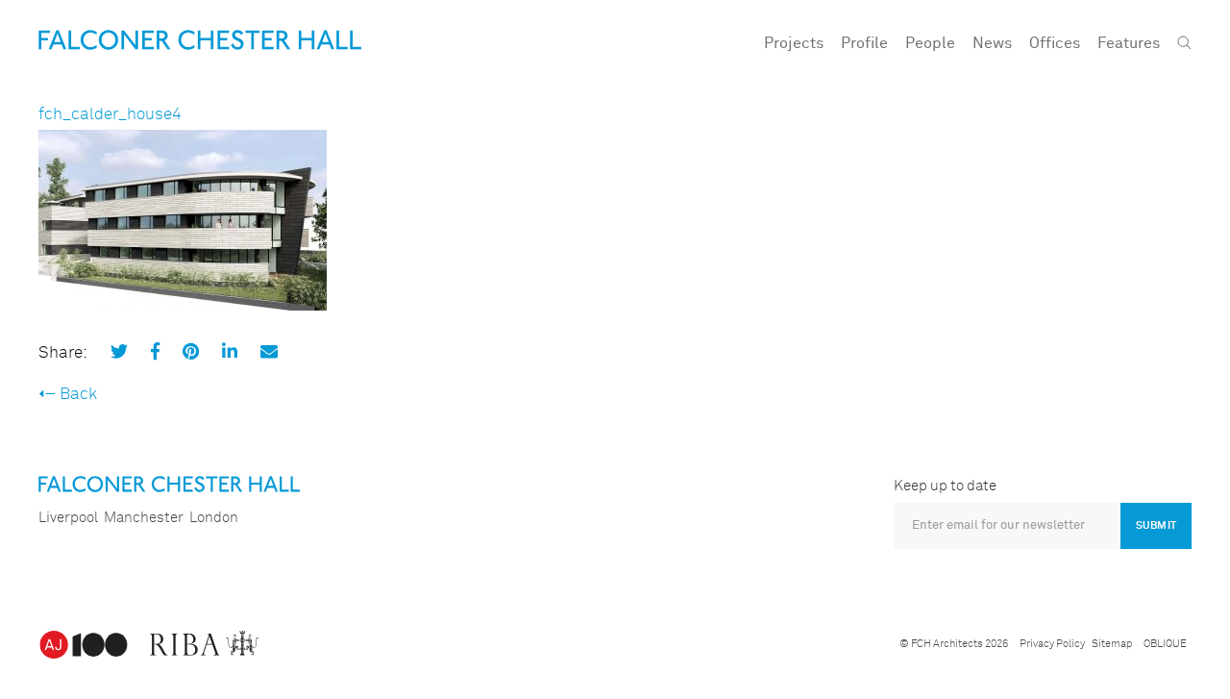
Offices (1054, 43)
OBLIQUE (1165, 643)
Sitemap (1112, 643)
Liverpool (68, 518)
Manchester (144, 518)
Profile (864, 43)
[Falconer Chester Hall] (199, 40)
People (930, 43)
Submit (1156, 525)
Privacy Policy (1052, 643)
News (992, 43)
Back (78, 395)
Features (1128, 43)
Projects (794, 43)
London (213, 518)
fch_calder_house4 (110, 115)
